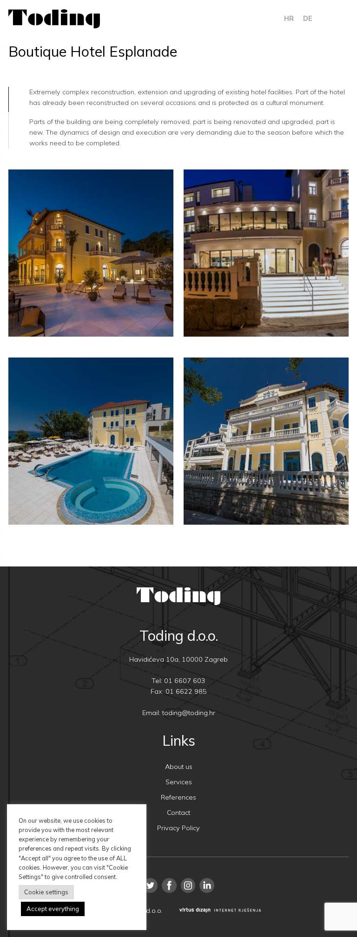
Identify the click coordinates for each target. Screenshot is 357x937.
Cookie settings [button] (46, 892)
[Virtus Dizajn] (220, 910)
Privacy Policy (178, 828)
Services (178, 782)
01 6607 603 (184, 681)
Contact (178, 812)
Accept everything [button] (52, 908)
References (178, 797)
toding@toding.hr (188, 713)
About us (178, 766)
